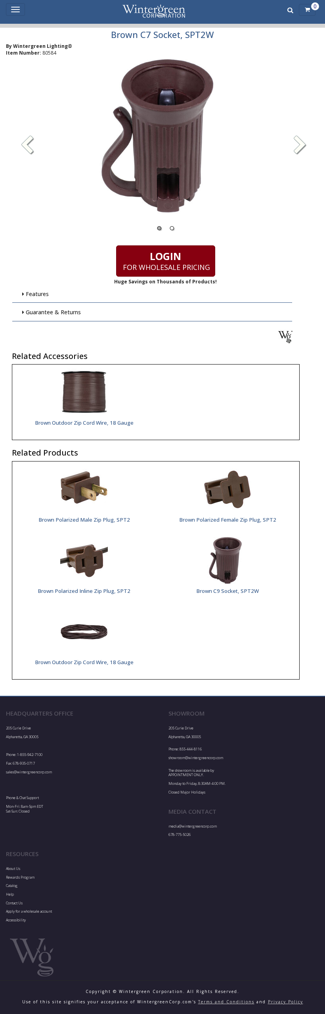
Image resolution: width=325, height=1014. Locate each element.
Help (10, 894)
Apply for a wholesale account (29, 911)
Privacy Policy (285, 1002)
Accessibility (16, 920)
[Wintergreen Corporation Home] (154, 10)
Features (36, 294)
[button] (300, 146)
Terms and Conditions (226, 1002)
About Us (13, 868)
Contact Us (14, 903)
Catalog (11, 885)
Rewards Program (20, 877)
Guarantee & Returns (52, 312)
